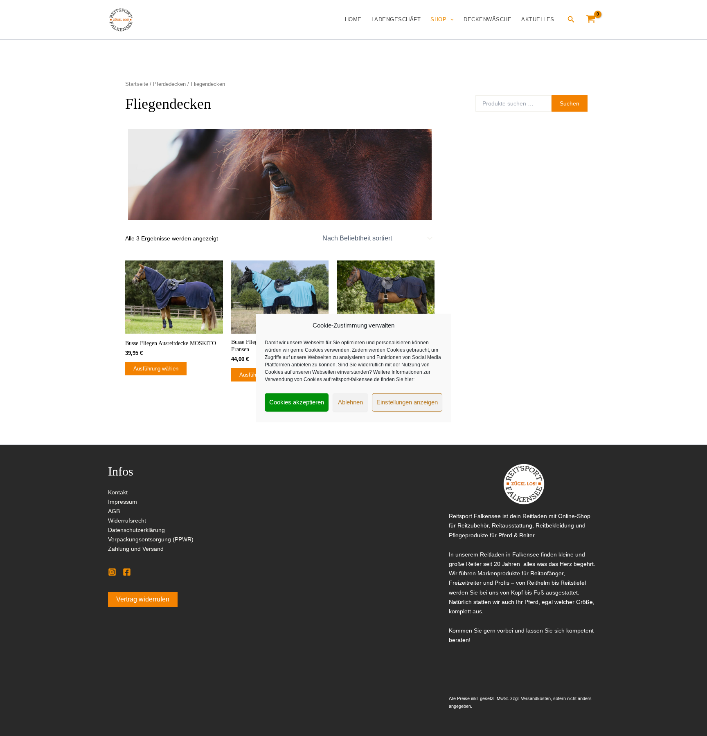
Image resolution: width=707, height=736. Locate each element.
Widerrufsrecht (127, 520)
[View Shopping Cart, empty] (591, 19)
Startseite (136, 84)
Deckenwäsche (487, 19)
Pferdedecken (169, 84)
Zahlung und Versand (136, 548)
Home (353, 19)
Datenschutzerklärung (136, 530)
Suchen (569, 103)
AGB (114, 511)
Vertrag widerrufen (142, 599)
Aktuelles (537, 19)
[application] (450, 19)
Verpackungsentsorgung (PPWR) (151, 539)
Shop (438, 19)
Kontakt (118, 492)
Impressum (122, 501)
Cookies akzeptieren (296, 402)
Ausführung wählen (155, 369)
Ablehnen (350, 402)
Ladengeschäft (396, 19)
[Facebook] (127, 572)
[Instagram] (112, 572)
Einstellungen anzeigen (407, 402)
